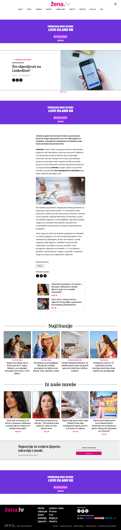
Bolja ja (93, 9)
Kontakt (55, 526)
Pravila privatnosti (66, 526)
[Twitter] (20, 81)
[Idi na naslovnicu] (60, 6)
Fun (101, 9)
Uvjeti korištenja (91, 526)
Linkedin (40, 266)
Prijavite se (89, 453)
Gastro (49, 9)
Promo (53, 511)
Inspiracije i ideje (23, 59)
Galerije (39, 9)
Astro (29, 9)
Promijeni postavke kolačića (107, 526)
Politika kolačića (78, 526)
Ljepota (72, 9)
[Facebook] (17, 81)
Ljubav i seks (60, 9)
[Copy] (14, 81)
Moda (20, 9)
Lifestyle (82, 9)
